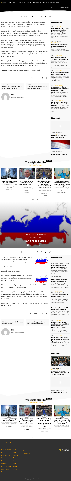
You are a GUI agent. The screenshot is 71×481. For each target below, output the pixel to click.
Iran (52, 26)
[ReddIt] (50, 16)
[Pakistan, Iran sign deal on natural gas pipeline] (60, 125)
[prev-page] (33, 200)
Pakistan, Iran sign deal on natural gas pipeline (59, 136)
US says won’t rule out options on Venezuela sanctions (12, 87)
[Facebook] (51, 7)
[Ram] (5, 97)
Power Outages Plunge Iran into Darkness (9, 182)
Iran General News (56, 132)
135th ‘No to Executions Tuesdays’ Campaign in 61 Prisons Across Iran (59, 59)
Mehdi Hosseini (62, 192)
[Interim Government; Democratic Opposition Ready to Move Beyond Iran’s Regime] (62, 173)
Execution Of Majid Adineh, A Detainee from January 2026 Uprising (60, 104)
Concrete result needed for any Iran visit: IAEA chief (37, 87)
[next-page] (37, 200)
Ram (12, 94)
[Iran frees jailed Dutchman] (60, 144)
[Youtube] (10, 442)
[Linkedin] (45, 16)
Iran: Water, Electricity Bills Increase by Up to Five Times (60, 74)
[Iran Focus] (3, 3)
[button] (57, 7)
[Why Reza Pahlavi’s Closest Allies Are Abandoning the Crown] (27, 173)
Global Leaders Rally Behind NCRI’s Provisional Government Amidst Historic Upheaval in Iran (44, 185)
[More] (47, 78)
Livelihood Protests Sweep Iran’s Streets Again (59, 45)
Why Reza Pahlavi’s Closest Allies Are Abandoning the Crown (26, 182)
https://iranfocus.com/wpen (17, 97)
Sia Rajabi (9, 189)
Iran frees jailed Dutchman (59, 155)
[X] (54, 7)
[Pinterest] (41, 16)
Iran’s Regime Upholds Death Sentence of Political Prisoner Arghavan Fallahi (60, 89)
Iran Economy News (56, 41)
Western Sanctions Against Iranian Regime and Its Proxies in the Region (60, 30)
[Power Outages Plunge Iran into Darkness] (9, 173)
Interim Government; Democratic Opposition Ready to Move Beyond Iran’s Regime (62, 183)
